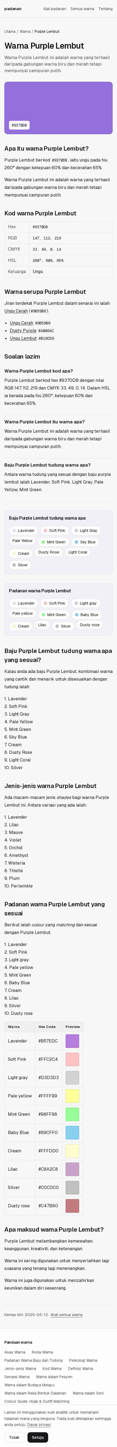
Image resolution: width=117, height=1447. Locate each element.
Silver (23, 565)
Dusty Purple (23, 330)
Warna (25, 31)
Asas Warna (14, 1352)
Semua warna (82, 8)
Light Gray (88, 530)
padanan (12, 8)
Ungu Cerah (16, 311)
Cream (23, 553)
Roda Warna (42, 1352)
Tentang (105, 8)
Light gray (88, 603)
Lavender (26, 530)
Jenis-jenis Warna (20, 1368)
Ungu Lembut (23, 338)
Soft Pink (57, 530)
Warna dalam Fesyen (54, 1376)
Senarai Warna (16, 1376)
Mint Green (56, 542)
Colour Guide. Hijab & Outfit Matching (36, 1401)
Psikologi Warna (83, 1360)
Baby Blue (89, 614)
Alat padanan (54, 8)
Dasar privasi (39, 1424)
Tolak (14, 1437)
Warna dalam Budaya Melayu (29, 1384)
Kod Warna (52, 1368)
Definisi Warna (80, 1368)
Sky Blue (88, 542)
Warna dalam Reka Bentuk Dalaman (35, 1393)
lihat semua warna (66, 1314)
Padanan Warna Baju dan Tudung (33, 1360)
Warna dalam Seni (88, 1393)
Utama (10, 31)
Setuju (38, 1437)
